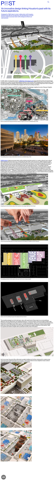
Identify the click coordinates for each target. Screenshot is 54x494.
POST (11, 467)
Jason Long (31, 81)
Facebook (30, 467)
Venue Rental (12, 480)
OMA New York (23, 81)
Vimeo (29, 471)
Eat (10, 469)
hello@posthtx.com (22, 470)
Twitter (29, 469)
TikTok (29, 470)
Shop (11, 468)
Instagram (30, 468)
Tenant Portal (30, 472)
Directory (12, 475)
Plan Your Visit (13, 474)
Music (11, 472)
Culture (11, 470)
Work (11, 471)
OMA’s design (4, 160)
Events (11, 476)
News (11, 477)
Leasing (11, 479)
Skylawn (11, 473)
